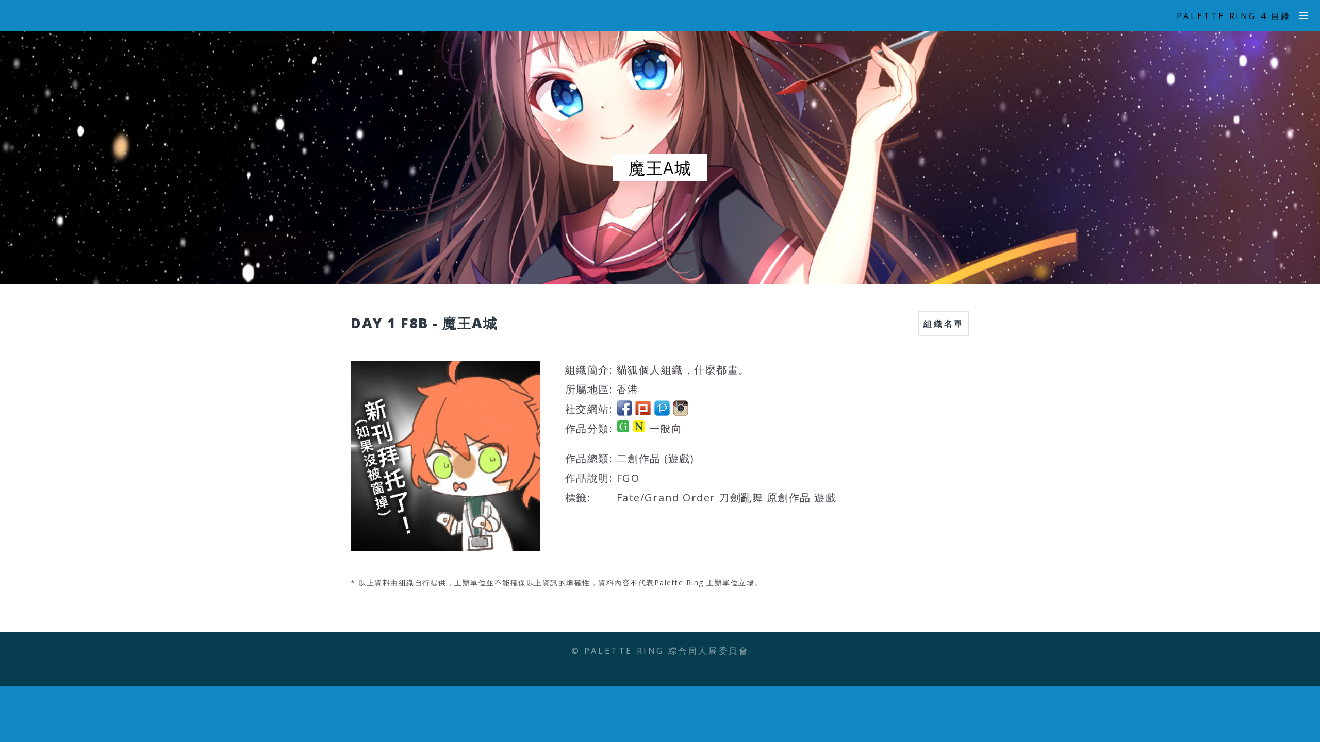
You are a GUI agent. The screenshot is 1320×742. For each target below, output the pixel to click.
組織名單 (943, 323)
